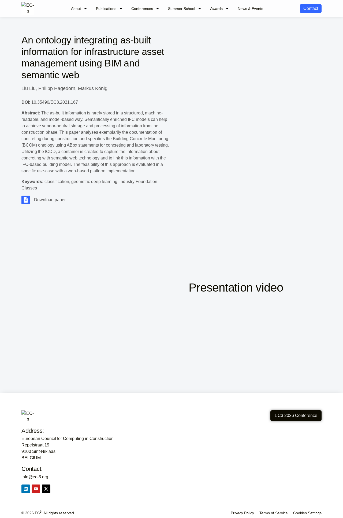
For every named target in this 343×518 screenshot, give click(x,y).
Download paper (50, 199)
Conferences (142, 8)
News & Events (250, 8)
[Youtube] (36, 489)
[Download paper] (25, 200)
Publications (106, 8)
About (76, 8)
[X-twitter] (46, 489)
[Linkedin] (25, 489)
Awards (216, 8)
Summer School (181, 8)
